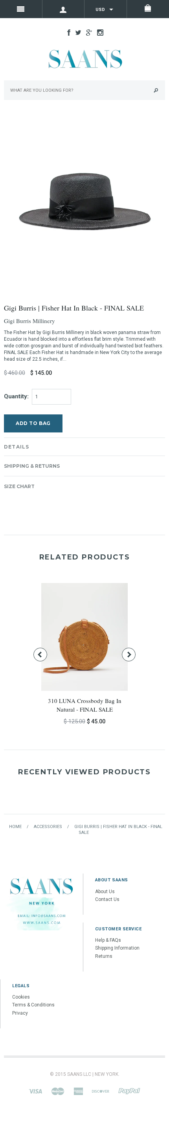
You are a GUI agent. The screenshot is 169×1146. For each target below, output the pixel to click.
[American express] (78, 1090)
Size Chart (19, 486)
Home (15, 826)
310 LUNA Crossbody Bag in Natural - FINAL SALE (84, 705)
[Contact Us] (41, 901)
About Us (105, 891)
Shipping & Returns (32, 466)
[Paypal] (129, 1090)
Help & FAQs (108, 940)
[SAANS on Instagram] (98, 32)
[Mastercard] (57, 1090)
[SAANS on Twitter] (76, 32)
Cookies (21, 997)
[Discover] (100, 1090)
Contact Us (107, 899)
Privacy (20, 1013)
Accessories (48, 826)
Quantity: (16, 396)
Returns (103, 956)
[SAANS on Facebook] (66, 32)
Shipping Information (117, 948)
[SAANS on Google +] (87, 32)
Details (16, 447)
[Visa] (35, 1090)
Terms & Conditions (33, 1005)
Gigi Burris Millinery (29, 321)
